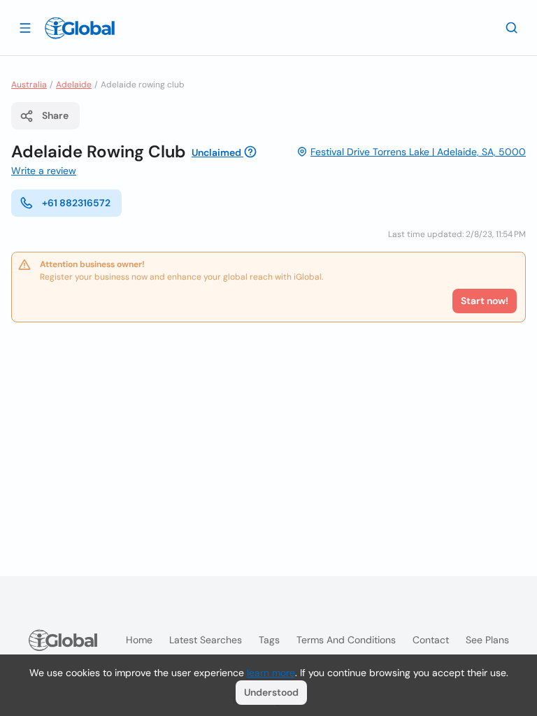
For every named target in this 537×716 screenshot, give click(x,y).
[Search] (512, 27)
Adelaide (74, 84)
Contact (431, 639)
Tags (269, 639)
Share (55, 115)
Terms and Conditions (346, 639)
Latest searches (205, 639)
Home (139, 639)
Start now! (484, 300)
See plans (487, 639)
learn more (271, 672)
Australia (29, 84)
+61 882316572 (76, 202)
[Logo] (80, 28)
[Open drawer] (25, 27)
